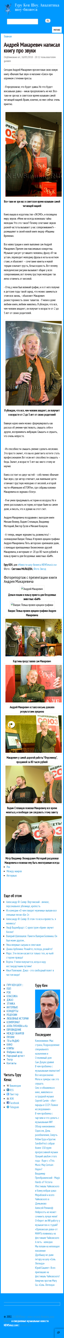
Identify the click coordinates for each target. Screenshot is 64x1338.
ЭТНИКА (11, 1003)
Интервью (12, 875)
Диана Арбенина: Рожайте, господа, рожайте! (29, 949)
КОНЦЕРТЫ (12, 1011)
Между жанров (14, 871)
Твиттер (13, 1094)
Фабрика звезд (14, 1052)
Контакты (11, 1063)
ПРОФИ (10, 1037)
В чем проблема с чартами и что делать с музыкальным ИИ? (47, 1118)
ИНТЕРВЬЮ (12, 1007)
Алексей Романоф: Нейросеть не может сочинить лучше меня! (46, 1212)
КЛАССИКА (12, 996)
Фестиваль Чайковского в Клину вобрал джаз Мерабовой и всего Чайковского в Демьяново (47, 1194)
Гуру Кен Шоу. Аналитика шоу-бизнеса (37, 7)
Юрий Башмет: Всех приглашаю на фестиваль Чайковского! (47, 1272)
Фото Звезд (40, 569)
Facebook (14, 1103)
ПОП (9, 989)
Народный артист (16, 1056)
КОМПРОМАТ (13, 1022)
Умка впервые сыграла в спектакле (23, 945)
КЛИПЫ (10, 1048)
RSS (11, 1090)
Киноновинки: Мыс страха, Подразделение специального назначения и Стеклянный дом (47, 1049)
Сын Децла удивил (44, 1062)
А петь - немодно (44, 1242)
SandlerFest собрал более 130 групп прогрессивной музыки (46, 1148)
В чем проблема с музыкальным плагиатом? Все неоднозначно (47, 1070)
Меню (57, 29)
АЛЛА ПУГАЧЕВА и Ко (17, 1026)
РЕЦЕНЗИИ (12, 1015)
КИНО (9, 1044)
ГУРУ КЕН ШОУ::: (15, 985)
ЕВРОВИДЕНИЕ (14, 1029)
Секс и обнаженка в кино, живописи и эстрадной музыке (45, 1092)
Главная (8, 36)
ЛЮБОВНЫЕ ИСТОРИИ (18, 1018)
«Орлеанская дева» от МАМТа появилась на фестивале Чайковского (47, 1233)
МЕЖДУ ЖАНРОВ (15, 1033)
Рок (8, 867)
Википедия (15, 1086)
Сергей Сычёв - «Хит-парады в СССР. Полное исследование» (46, 1105)
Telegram (14, 1107)
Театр (10, 1059)
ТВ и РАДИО (13, 1041)
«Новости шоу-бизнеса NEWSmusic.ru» (37, 564)
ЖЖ (11, 1098)
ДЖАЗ (10, 1000)
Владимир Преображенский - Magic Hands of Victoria (47, 1178)
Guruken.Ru (25, 1325)
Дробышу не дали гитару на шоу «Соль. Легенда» (45, 1259)
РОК (9, 992)
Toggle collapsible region (59, 1333)
